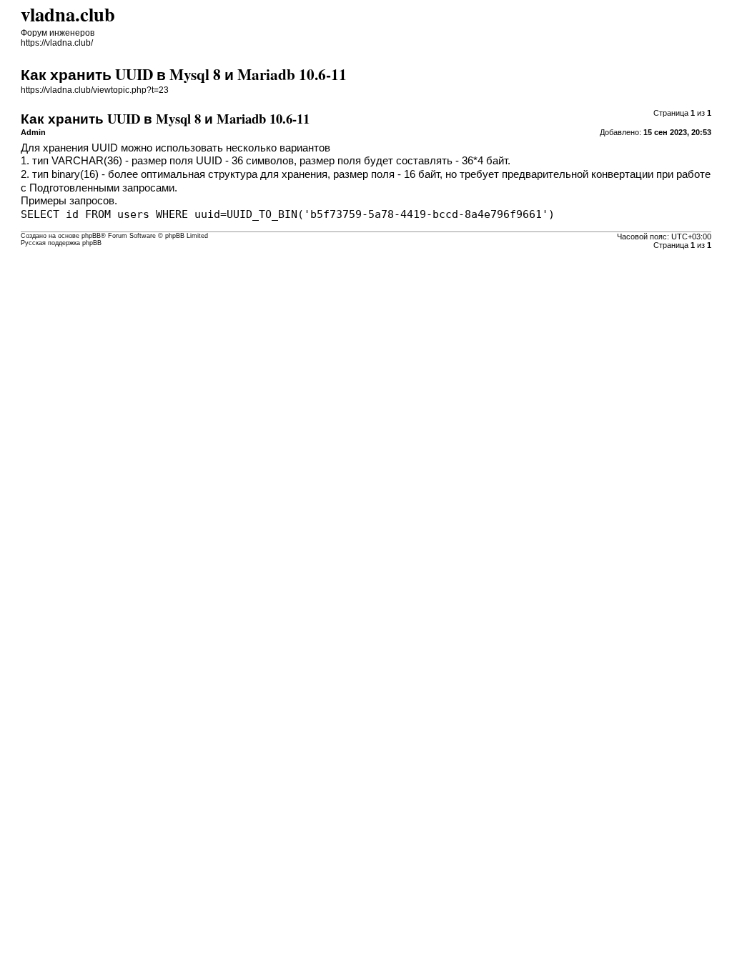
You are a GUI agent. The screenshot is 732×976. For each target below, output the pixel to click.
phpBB (91, 235)
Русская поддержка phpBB (61, 243)
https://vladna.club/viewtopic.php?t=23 (95, 90)
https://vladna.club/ (57, 43)
